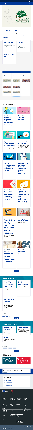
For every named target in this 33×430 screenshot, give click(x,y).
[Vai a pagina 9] (18, 96)
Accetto (28, 426)
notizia (5, 28)
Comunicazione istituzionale (8, 328)
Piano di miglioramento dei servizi (19, 423)
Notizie (19, 115)
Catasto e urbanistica (18, 398)
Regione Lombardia (4, 1)
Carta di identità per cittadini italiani (9, 300)
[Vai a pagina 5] (14, 96)
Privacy (17, 415)
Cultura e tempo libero (7, 281)
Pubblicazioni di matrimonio (19, 414)
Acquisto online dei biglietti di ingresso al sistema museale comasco (9, 285)
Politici (3, 403)
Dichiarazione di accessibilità (19, 420)
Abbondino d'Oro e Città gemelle (5, 406)
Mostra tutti (16, 318)
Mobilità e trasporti (12, 401)
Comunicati (25, 398)
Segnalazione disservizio (12, 414)
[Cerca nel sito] (30, 4)
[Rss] (27, 410)
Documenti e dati (4, 398)
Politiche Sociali (18, 401)
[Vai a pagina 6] (15, 96)
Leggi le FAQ (11, 410)
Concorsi (6, 337)
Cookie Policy (18, 416)
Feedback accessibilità (19, 421)
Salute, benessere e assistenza (12, 404)
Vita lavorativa (11, 405)
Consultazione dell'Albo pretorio (23, 283)
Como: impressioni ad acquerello (6, 83)
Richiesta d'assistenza (12, 415)
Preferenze (24, 426)
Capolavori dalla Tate (6, 94)
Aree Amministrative (4, 397)
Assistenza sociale (23, 327)
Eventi (25, 405)
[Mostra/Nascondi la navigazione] (0, 3)
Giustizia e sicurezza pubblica (13, 400)
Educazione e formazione (19, 399)
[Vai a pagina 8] (17, 96)
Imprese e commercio (19, 400)
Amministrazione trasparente (18, 411)
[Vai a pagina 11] (20, 96)
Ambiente (11, 397)
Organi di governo (4, 400)
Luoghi (25, 404)
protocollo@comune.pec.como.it (5, 419)
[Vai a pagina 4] (13, 96)
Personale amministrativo (5, 401)
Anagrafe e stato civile (7, 297)
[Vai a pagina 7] (16, 96)
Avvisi (4, 115)
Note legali (17, 417)
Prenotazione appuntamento (11, 412)
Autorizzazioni (20, 281)
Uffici (3, 404)
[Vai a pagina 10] (19, 96)
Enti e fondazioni (4, 399)
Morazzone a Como (6, 88)
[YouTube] (24, 410)
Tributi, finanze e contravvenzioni (18, 404)
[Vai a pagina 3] (12, 96)
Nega (30, 426)
